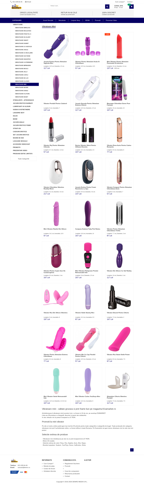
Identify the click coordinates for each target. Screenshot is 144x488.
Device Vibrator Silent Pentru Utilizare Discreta (85, 146)
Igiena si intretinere (21, 109)
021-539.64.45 (17, 2)
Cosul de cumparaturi (72, 471)
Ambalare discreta (50, 471)
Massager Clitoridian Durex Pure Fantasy (118, 104)
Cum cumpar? (120, 2)
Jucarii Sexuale (48, 20)
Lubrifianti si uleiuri (21, 106)
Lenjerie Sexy (18, 113)
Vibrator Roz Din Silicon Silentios (55, 313)
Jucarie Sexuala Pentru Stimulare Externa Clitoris (87, 104)
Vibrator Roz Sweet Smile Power (118, 354)
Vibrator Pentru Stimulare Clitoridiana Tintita (116, 229)
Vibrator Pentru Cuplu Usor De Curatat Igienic (54, 271)
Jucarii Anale (18, 122)
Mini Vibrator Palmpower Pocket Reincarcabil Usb (86, 271)
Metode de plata (49, 466)
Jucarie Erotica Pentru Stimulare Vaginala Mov (55, 62)
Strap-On (17, 128)
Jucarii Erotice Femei (22, 125)
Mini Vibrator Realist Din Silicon (55, 229)
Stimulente (62, 20)
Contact (130, 2)
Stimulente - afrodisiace (23, 100)
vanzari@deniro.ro (24, 467)
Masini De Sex (18, 138)
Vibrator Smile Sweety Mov (84, 313)
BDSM (15, 119)
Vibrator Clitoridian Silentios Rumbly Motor (54, 188)
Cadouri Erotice (20, 131)
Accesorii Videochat (21, 144)
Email (29, 2)
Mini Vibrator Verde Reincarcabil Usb (55, 397)
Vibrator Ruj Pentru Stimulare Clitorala (54, 146)
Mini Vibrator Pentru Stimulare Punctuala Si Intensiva (117, 62)
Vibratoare (18, 24)
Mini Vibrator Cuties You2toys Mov (87, 396)
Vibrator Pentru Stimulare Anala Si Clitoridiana (87, 62)
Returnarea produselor (72, 473)
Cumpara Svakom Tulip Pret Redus (87, 229)
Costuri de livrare (49, 468)
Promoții (97, 20)
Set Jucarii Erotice (21, 135)
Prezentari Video (20, 150)
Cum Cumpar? (48, 463)
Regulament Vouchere (72, 463)
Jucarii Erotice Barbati (23, 103)
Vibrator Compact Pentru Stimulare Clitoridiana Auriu (119, 188)
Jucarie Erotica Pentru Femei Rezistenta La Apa (85, 188)
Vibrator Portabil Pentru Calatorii (55, 103)
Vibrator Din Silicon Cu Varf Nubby (119, 271)
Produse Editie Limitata (22, 153)
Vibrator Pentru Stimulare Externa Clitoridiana (56, 355)
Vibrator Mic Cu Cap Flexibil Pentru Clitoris (85, 355)
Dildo (15, 116)
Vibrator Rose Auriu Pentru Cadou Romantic (119, 146)
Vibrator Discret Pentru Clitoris (118, 313)
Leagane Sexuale (20, 141)
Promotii (16, 147)
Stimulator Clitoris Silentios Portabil (117, 397)
